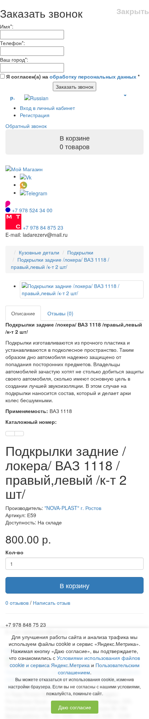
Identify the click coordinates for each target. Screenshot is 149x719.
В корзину (74, 585)
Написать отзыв (51, 602)
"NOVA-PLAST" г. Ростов (72, 507)
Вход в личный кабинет (47, 107)
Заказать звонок (74, 86)
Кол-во (14, 552)
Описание (23, 313)
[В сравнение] (19, 433)
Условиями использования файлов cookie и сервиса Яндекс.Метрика (75, 661)
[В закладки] (10, 433)
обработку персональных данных (93, 76)
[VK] (25, 176)
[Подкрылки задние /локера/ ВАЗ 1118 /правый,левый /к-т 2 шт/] (82, 289)
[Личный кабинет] (125, 94)
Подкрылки (80, 252)
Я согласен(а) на (72, 76)
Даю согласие (74, 707)
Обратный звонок (26, 125)
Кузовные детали (39, 252)
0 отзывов (17, 602)
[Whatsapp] (23, 184)
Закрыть (132, 11)
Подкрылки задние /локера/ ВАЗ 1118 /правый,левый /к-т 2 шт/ (60, 263)
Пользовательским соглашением (99, 668)
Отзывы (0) (60, 313)
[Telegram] (33, 192)
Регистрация (35, 115)
